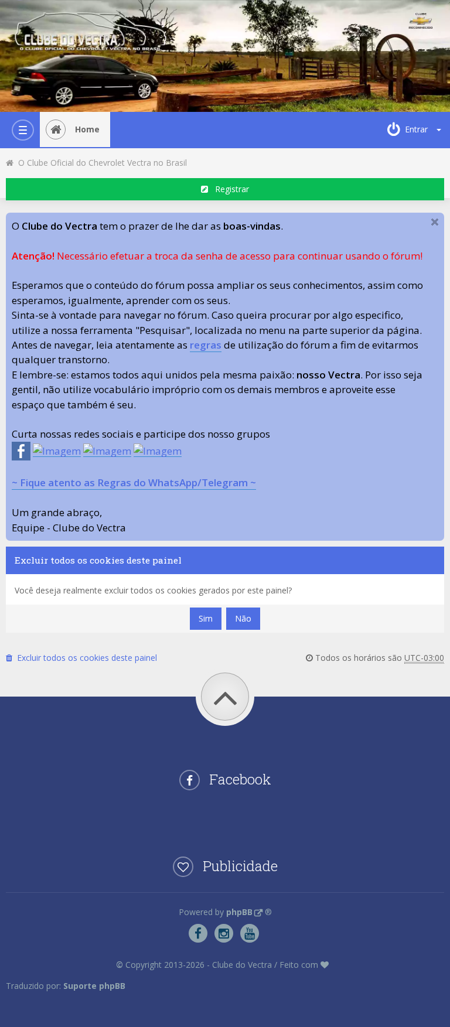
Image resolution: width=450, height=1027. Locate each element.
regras (205, 345)
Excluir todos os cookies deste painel (84, 657)
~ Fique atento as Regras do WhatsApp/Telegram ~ (134, 482)
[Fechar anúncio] (434, 222)
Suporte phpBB (94, 985)
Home (87, 129)
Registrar (228, 189)
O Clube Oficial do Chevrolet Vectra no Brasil (100, 162)
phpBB (239, 911)
